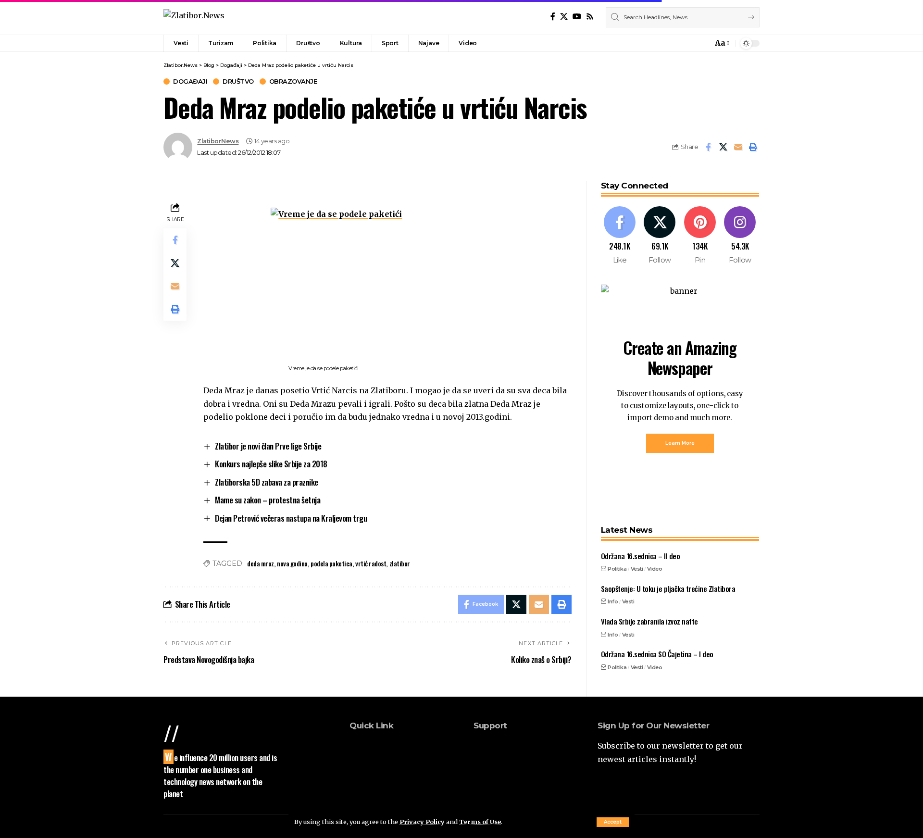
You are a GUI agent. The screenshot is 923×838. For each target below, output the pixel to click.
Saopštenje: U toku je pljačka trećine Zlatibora (668, 588)
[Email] (738, 147)
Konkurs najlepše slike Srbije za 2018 (271, 464)
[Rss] (590, 16)
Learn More (680, 443)
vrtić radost (370, 563)
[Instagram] (740, 235)
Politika (617, 568)
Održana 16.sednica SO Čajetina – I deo (657, 654)
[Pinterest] (700, 235)
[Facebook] (553, 16)
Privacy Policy (422, 821)
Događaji (190, 81)
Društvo (238, 81)
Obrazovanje (293, 81)
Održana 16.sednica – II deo (640, 555)
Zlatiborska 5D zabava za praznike (266, 482)
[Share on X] (723, 147)
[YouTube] (577, 16)
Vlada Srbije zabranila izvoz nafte (649, 621)
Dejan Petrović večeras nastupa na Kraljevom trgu (291, 518)
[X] (564, 16)
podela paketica (331, 563)
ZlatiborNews (217, 141)
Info (613, 601)
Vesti (637, 568)
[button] (613, 822)
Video (654, 568)
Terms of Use (480, 821)
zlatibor (399, 563)
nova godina (292, 563)
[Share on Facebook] (708, 147)
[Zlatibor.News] (194, 17)
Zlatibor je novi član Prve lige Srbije (268, 446)
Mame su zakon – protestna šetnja (267, 500)
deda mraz (260, 563)
